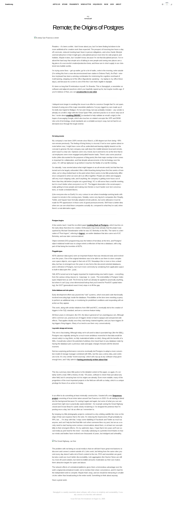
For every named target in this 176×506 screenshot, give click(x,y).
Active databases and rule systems (63, 290)
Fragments (74, 4)
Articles (56, 4)
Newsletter (86, 4)
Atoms (65, 4)
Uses (112, 4)
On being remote (58, 136)
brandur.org (9, 4)
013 (88, 16)
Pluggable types (57, 251)
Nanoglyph (88, 18)
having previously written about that (92, 360)
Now (106, 4)
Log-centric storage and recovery (62, 328)
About (118, 4)
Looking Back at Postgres (97, 225)
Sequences (97, 4)
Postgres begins (58, 220)
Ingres (82, 233)
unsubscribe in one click (86, 92)
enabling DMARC (73, 115)
